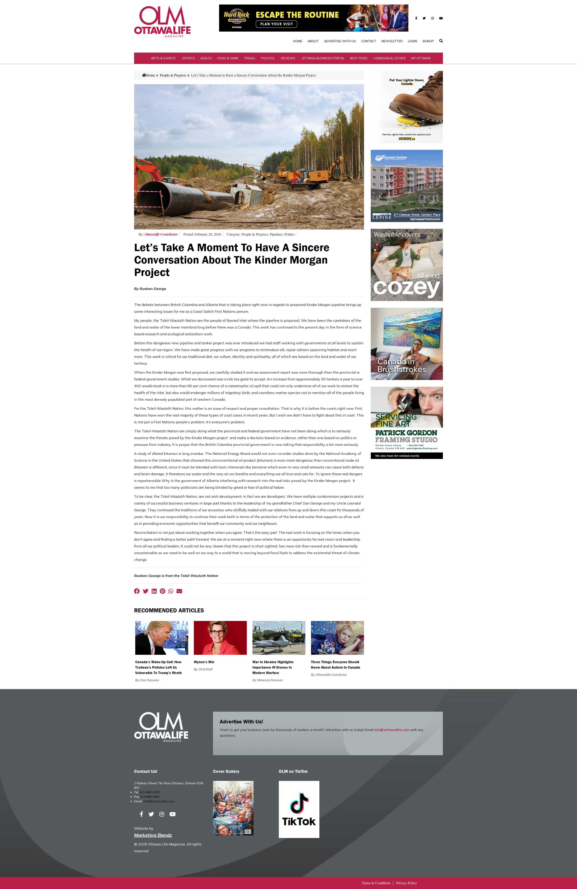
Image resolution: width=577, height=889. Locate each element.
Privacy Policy (406, 882)
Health (206, 58)
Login (412, 41)
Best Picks (358, 58)
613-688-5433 (149, 792)
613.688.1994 (149, 797)
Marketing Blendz (153, 835)
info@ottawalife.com (391, 730)
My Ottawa (420, 58)
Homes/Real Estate (390, 58)
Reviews (288, 58)
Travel (250, 58)
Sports (188, 58)
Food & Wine (227, 58)
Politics (268, 58)
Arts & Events (163, 58)
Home (297, 41)
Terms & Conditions (376, 882)
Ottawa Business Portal (323, 58)
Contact (368, 41)
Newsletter (392, 41)
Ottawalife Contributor (161, 234)
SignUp (428, 41)
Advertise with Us (340, 41)
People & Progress (173, 75)
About (313, 41)
